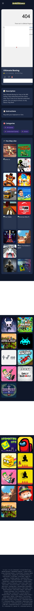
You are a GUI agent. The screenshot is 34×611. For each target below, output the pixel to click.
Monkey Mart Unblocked (25, 586)
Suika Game (6, 596)
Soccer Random (25, 593)
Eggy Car (28, 576)
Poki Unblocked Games (14, 588)
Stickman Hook (6, 594)
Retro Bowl (25, 588)
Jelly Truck (29, 583)
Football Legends (15, 578)
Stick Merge (14, 594)
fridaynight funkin (12, 598)
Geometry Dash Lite (17, 580)
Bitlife (12, 596)
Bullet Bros (6, 581)
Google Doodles (28, 580)
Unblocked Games (11, 131)
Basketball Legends (17, 571)
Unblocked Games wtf (25, 598)
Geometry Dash (25, 578)
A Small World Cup (25, 570)
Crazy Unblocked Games (8, 573)
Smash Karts (16, 593)
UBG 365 (5, 604)
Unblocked (19, 601)
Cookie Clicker (28, 571)
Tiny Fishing (26, 596)
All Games (9, 127)
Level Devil (24, 584)
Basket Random (6, 571)
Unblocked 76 (8, 606)
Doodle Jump (7, 575)
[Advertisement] (17, 36)
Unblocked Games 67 (15, 604)
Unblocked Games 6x (17, 603)
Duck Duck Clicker (15, 584)
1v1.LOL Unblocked (13, 570)
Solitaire (4, 583)
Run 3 (28, 591)
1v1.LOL (5, 570)
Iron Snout (22, 583)
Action (25, 131)
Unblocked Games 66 (26, 606)
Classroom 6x (6, 603)
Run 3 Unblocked (20, 591)
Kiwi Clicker (5, 584)
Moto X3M (4, 588)
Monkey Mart (13, 586)
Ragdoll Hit (15, 575)
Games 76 (16, 606)
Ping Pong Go (17, 599)
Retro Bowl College (18, 589)
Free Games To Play (7, 599)
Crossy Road (19, 573)
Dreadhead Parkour (25, 575)
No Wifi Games (28, 603)
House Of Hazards (12, 583)
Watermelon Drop (28, 601)
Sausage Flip (7, 593)
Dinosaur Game (28, 573)
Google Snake (27, 581)
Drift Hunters (6, 576)
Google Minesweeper (16, 581)
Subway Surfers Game (25, 594)
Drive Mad (14, 576)
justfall (4, 598)
